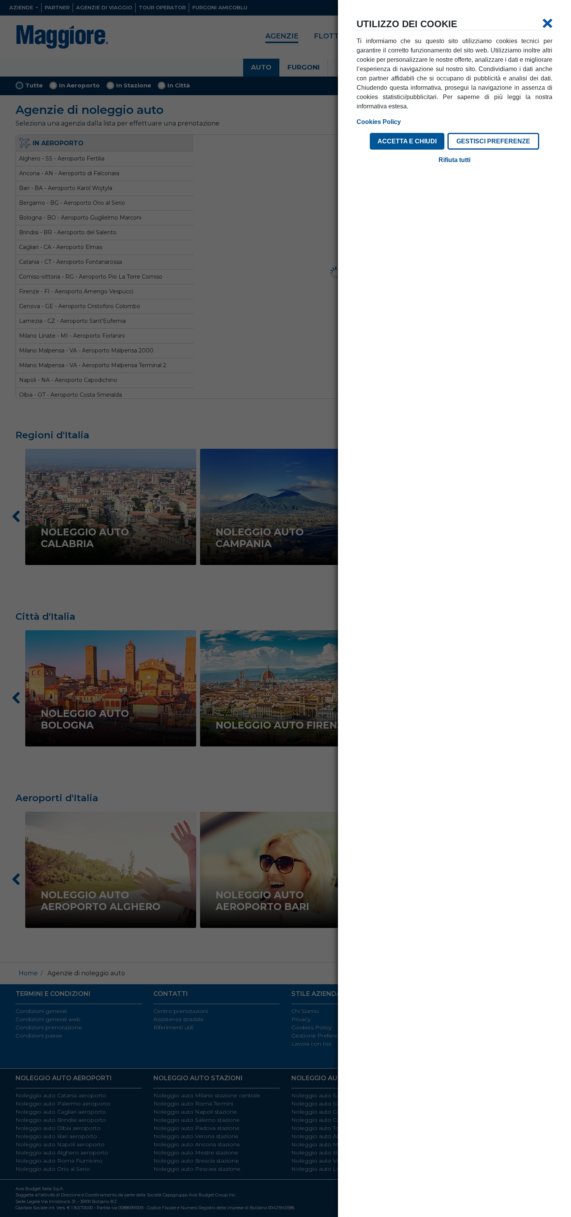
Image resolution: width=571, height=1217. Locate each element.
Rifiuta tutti (454, 160)
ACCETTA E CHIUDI (407, 141)
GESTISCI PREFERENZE (493, 141)
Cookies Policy (379, 122)
